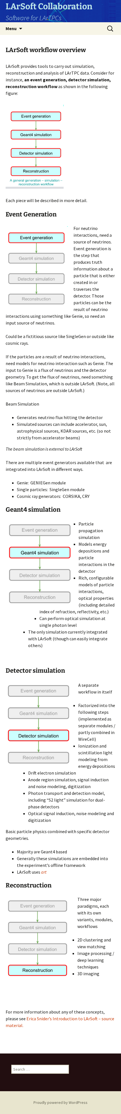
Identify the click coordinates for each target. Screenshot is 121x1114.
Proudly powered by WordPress (60, 1102)
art (43, 872)
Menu (11, 28)
